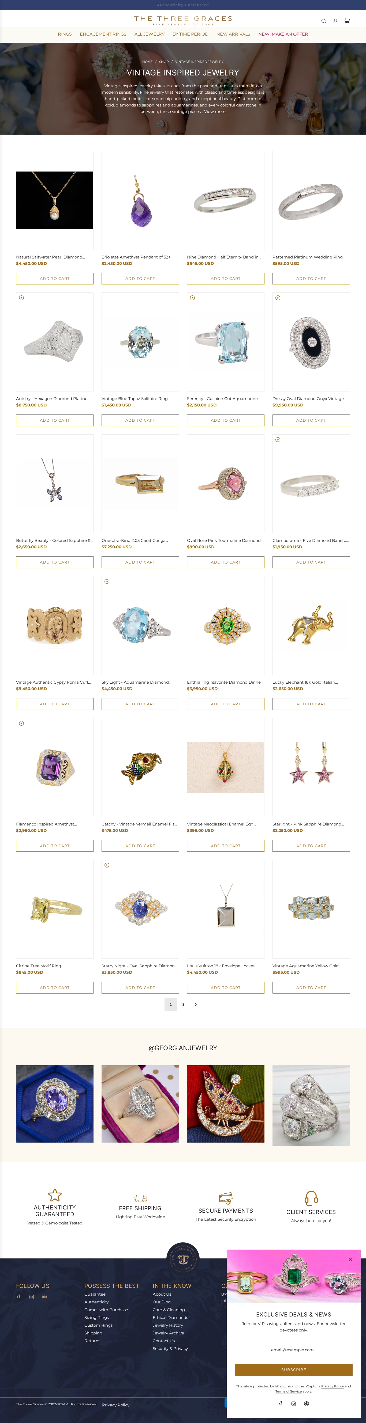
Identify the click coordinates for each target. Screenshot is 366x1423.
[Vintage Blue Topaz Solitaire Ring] (140, 342)
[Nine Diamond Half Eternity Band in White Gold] (225, 200)
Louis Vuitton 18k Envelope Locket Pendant (221, 966)
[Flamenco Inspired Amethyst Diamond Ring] (54, 767)
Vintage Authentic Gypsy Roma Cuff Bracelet (52, 683)
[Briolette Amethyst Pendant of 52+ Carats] (140, 200)
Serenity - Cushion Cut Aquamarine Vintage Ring (222, 399)
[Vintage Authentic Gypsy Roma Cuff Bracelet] (54, 625)
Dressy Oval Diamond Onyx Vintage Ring (308, 399)
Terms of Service (288, 1391)
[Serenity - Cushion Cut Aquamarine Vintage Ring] (225, 342)
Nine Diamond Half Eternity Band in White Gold (223, 257)
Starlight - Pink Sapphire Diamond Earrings (306, 824)
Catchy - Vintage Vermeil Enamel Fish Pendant (139, 824)
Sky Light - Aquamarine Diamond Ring (135, 683)
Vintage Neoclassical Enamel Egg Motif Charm (220, 824)
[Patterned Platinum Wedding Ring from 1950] (311, 200)
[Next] (195, 1004)
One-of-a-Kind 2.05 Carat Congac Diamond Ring (135, 541)
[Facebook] (19, 1297)
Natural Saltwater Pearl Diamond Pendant (49, 257)
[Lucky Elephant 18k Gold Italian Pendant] (311, 626)
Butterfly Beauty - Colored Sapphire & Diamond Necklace (53, 541)
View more (215, 111)
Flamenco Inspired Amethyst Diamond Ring (45, 824)
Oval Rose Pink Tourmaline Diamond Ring (224, 541)
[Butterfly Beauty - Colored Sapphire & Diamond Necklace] (54, 483)
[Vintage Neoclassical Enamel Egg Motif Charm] (225, 767)
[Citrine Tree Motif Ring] (54, 909)
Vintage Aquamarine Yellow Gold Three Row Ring (305, 966)
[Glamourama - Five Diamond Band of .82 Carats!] (311, 484)
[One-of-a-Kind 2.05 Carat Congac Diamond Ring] (140, 483)
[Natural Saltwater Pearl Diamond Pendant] (54, 200)
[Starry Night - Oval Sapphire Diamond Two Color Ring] (140, 909)
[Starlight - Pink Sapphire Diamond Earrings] (311, 767)
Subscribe (293, 1369)
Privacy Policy (115, 1404)
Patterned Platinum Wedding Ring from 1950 (307, 257)
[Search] (324, 21)
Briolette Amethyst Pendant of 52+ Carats (136, 257)
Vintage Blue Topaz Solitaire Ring (135, 398)
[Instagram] (32, 1297)
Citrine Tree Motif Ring (38, 965)
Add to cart (55, 278)
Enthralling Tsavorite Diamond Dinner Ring (224, 683)
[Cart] (347, 21)
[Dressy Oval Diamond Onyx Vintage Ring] (311, 342)
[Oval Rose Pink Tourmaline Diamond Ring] (225, 483)
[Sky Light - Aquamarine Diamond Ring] (140, 625)
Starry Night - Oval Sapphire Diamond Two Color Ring (139, 966)
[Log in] (335, 21)
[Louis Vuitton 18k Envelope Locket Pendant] (225, 909)
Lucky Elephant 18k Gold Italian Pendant (303, 683)
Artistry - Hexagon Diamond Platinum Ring (54, 399)
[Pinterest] (44, 1297)
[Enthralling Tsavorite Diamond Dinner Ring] (225, 626)
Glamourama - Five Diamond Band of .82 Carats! (310, 541)
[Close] (351, 1259)
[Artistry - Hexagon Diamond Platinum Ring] (54, 342)
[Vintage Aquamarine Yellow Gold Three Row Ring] (311, 909)
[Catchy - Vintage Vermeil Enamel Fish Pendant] (140, 767)
